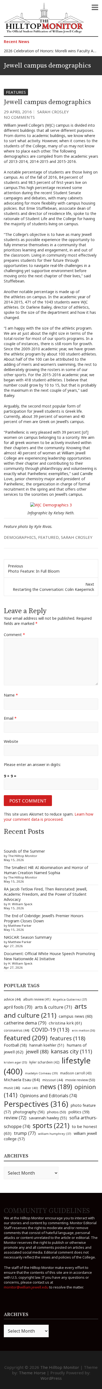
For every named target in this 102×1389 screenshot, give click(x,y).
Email (10, 718)
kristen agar (15, 1062)
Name (11, 695)
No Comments (19, 117)
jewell (37, 1051)
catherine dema (25, 1023)
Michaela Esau (22, 1079)
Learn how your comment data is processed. (48, 816)
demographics (20, 537)
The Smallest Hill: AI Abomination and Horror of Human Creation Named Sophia (46, 870)
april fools (18, 1007)
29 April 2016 (18, 111)
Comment (14, 634)
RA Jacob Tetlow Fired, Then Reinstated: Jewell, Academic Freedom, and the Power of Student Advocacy (45, 894)
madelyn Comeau (41, 1073)
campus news (75, 1016)
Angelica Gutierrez (70, 999)
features (67, 1038)
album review (36, 999)
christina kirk (65, 1023)
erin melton (83, 1030)
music (12, 1087)
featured (48, 537)
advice (12, 999)
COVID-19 (50, 1029)
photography (29, 1111)
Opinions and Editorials (48, 1095)
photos (56, 1112)
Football (15, 1045)
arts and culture (45, 1011)
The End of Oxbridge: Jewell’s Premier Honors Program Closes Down (44, 918)
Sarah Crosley (53, 111)
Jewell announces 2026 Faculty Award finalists (44, 51)
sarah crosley (76, 537)
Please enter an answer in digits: (32, 764)
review (15, 1118)
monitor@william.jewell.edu (26, 1287)
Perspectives (36, 1104)
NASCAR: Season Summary (28, 937)
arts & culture (53, 1007)
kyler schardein (44, 1062)
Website (11, 741)
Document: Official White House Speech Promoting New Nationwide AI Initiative (49, 956)
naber (30, 1088)
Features (16, 92)
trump (25, 1133)
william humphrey (54, 1134)
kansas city (71, 1051)
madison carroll (75, 1073)
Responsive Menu (95, 7)
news (56, 1086)
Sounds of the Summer (24, 851)
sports (51, 1125)
